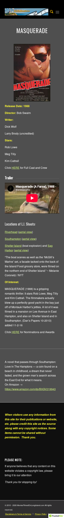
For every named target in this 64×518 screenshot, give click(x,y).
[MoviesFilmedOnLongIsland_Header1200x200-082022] (26, 12)
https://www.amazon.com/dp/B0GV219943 (30, 389)
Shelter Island (13, 246)
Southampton (13, 239)
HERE (15, 168)
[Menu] (57, 12)
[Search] (50, 12)
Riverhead (11, 232)
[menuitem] (50, 12)
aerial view (25, 232)
